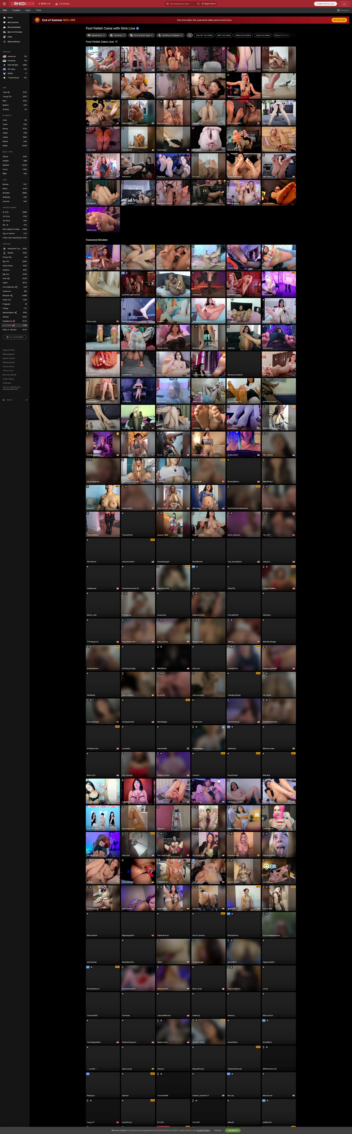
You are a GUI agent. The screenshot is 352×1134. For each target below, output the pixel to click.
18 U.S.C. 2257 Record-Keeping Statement (12, 388)
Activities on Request (170, 35)
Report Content (9, 358)
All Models (7, 383)
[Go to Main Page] (22, 3)
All (190, 35)
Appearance (97, 35)
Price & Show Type (142, 35)
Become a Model (9, 375)
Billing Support (8, 354)
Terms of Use (8, 371)
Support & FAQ (8, 350)
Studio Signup (8, 379)
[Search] (198, 4)
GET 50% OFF (339, 20)
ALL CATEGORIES (16, 337)
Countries (118, 35)
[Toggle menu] (4, 3)
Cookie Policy (203, 1130)
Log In (344, 4)
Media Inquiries (9, 362)
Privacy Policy (8, 367)
